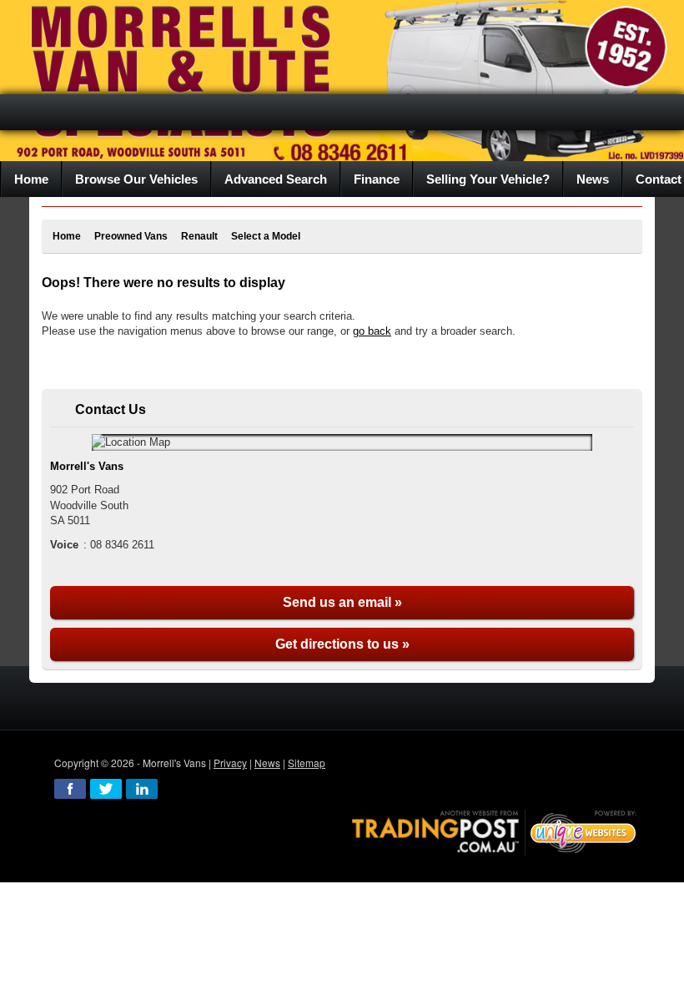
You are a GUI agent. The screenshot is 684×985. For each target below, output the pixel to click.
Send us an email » (342, 602)
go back (372, 331)
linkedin (142, 789)
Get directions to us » (342, 644)
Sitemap (306, 762)
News (267, 762)
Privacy (230, 762)
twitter (106, 789)
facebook (70, 789)
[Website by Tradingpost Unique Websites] (494, 830)
